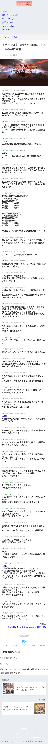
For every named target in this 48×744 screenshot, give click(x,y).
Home (4, 11)
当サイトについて (10, 15)
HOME (24, 729)
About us (6, 30)
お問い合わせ (8, 22)
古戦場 (17, 652)
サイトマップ (8, 19)
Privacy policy (8, 26)
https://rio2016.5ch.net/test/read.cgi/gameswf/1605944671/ (26, 627)
